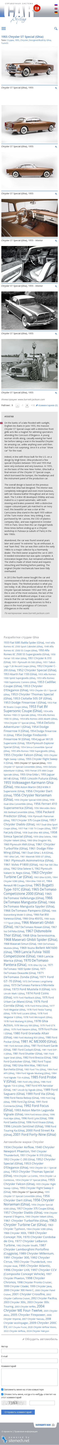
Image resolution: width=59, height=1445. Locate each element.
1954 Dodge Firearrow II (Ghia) (26, 729)
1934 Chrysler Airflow (19, 1147)
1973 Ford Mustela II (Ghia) (31, 989)
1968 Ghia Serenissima (38, 935)
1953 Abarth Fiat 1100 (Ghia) (20, 674)
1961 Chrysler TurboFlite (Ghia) (26, 1220)
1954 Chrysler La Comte (25, 1175)
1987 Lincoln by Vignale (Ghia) (27, 1089)
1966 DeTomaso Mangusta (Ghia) (28, 900)
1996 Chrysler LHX (16, 1270)
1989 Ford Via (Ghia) (40, 1094)
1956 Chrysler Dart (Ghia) (27, 1198)
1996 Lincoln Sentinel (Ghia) (23, 1126)
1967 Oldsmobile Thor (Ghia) (28, 933)
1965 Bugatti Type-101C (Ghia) (29, 887)
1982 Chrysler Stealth (27, 1245)
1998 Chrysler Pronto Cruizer (34, 1282)
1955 (17, 40)
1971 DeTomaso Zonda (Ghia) (24, 975)
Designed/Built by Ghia (40, 40)
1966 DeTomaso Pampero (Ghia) (27, 910)
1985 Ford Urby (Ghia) (28, 1081)
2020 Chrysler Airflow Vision (42, 1327)
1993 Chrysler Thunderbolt (29, 1262)
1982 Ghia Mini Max (23, 1065)
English (56, 8)
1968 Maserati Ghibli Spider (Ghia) (30, 939)
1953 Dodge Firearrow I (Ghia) (25, 702)
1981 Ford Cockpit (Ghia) (26, 1049)
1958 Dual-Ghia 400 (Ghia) (35, 832)
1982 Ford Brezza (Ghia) (37, 1057)
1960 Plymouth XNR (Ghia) (19, 844)
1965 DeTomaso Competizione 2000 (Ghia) (30, 891)
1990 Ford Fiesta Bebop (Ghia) (21, 1098)
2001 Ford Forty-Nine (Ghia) (34, 1134)
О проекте (7, 1431)
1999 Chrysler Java (40, 1286)
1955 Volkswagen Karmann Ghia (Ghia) (28, 784)
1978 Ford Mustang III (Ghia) (18, 1021)
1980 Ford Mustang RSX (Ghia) (28, 1037)
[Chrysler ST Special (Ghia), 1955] (29, 83)
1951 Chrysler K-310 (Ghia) (35, 1155)
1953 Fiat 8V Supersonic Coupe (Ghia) (26, 708)
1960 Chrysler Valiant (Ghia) (39, 1216)
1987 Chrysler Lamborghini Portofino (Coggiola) (26, 1249)
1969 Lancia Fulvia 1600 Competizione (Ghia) (27, 954)
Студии (10, 40)
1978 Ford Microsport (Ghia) (37, 1017)
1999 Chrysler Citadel (16, 1286)
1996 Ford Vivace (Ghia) (39, 1122)
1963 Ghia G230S (42, 877)
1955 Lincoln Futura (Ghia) (38, 778)
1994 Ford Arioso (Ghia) (36, 1114)
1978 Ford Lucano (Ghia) (23, 1013)
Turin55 (4, 43)
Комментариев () (48, 405)
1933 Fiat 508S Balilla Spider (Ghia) (24, 642)
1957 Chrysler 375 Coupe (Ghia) (29, 820)
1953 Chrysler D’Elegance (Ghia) (23, 688)
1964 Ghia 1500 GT (35, 881)
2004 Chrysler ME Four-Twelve (24, 1308)
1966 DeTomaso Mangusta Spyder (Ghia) (29, 904)
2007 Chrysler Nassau (33, 1318)
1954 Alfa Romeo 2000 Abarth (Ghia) (38, 718)
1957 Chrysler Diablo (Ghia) (30, 822)
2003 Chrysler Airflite (25, 1306)
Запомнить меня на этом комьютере (24, 1389)
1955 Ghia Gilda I (29, 774)
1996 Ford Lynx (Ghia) (34, 1118)
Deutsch (56, 12)
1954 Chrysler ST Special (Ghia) (19, 722)
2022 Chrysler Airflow (14, 1331)
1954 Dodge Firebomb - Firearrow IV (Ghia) (26, 737)
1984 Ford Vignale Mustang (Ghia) (33, 1073)
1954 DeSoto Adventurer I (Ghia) (29, 725)
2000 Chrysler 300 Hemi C (19, 1290)
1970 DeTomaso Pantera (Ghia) (26, 962)
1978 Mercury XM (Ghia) (26, 1025)
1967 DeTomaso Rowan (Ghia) (32, 927)
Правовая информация (25, 1431)
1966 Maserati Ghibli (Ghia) (29, 924)
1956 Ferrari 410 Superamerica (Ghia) (30, 806)
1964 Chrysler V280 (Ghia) (39, 1228)
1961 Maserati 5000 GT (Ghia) (35, 856)
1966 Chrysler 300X (15, 1233)
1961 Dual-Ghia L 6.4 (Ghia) (37, 852)
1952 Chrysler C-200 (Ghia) (19, 1159)
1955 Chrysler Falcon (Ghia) (23, 755)
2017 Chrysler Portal (17, 1327)
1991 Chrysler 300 (16, 1257)
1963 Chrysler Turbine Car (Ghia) (28, 874)
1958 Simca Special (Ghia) (30, 834)
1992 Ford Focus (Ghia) (26, 1107)
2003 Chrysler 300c (15, 1302)
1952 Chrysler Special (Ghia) (36, 670)
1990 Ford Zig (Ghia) (22, 1101)
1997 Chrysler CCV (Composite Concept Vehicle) (30, 1272)
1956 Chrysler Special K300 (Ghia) (31, 799)
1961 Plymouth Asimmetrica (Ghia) (28, 860)
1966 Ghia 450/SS (32, 918)
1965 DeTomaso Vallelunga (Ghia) (28, 896)
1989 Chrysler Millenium (36, 1253)
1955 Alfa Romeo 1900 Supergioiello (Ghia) (33, 751)
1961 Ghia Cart (11, 856)
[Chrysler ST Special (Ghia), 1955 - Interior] (29, 235)
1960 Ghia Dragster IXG (39, 840)
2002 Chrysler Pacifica (43, 1298)
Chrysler (24, 40)
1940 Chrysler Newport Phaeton (29, 1149)
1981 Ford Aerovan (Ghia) (17, 1045)
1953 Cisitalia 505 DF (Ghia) (32, 698)
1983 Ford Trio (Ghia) (35, 1069)
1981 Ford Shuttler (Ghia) (27, 1053)
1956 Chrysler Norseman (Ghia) (27, 797)
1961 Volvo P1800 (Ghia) (21, 864)
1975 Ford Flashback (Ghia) (27, 997)
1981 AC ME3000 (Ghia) (38, 1041)
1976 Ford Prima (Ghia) (36, 1005)
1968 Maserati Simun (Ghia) (20, 944)
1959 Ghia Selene (42, 836)
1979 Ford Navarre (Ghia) (24, 1029)
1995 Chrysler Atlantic (34, 1266)
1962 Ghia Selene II (22, 868)
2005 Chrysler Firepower (28, 1315)
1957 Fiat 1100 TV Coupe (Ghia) (34, 828)
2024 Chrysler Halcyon (37, 1331)
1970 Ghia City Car (37, 965)
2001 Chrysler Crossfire (28, 1294)
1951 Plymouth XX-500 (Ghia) (27, 662)
